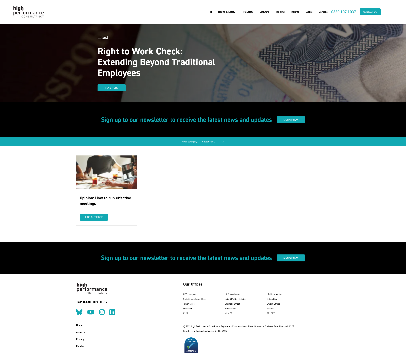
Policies (80, 346)
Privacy (80, 339)
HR (210, 11)
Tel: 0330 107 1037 (92, 302)
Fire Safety (247, 11)
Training (280, 11)
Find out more (94, 217)
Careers (323, 11)
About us (80, 332)
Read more (111, 87)
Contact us (370, 11)
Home (79, 325)
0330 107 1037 (343, 11)
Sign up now (290, 119)
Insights (295, 11)
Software (264, 11)
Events (308, 11)
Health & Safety (226, 11)
